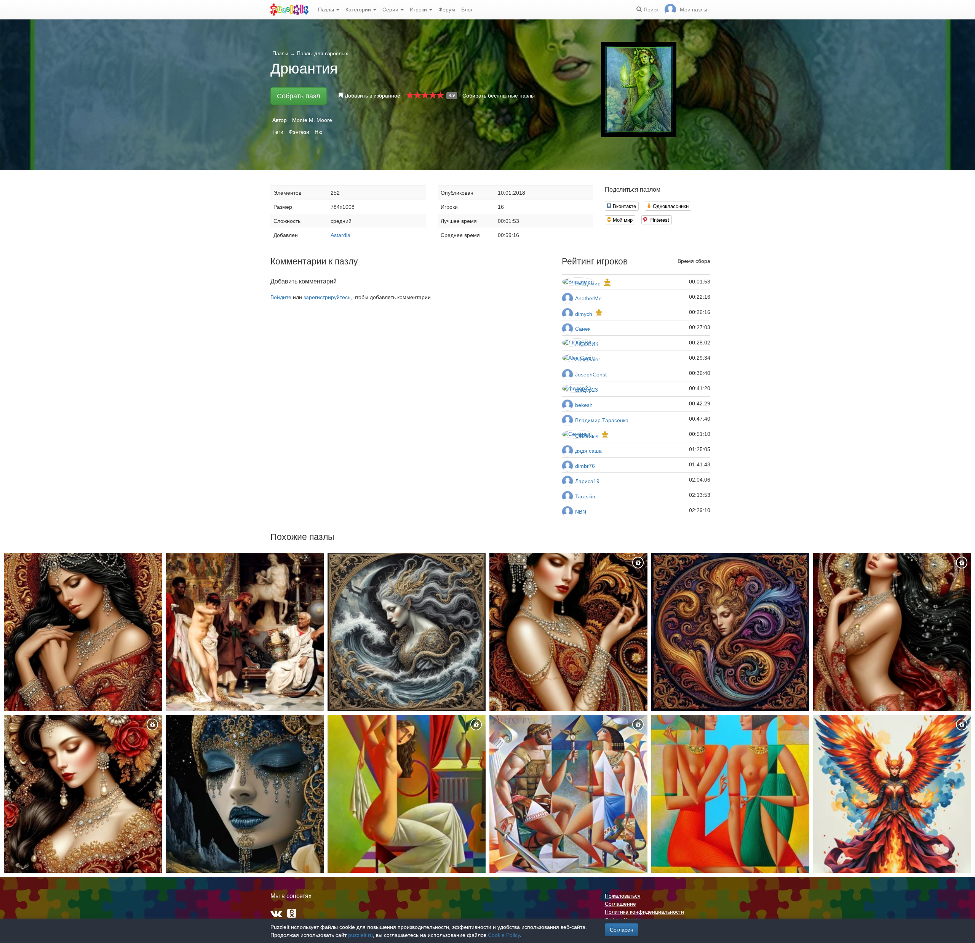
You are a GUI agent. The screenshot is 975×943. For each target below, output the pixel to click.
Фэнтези (299, 132)
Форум (446, 9)
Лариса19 (587, 481)
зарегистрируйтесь (327, 297)
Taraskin (585, 496)
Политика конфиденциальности (644, 912)
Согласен (621, 930)
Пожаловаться (623, 896)
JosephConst (591, 374)
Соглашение (620, 904)
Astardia (340, 235)
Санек (582, 329)
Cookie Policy (504, 935)
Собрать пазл (298, 96)
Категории (358, 9)
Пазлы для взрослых (322, 53)
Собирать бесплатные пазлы (498, 96)
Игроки (419, 9)
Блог (467, 9)
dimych (583, 314)
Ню (319, 132)
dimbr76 (585, 466)
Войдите (280, 297)
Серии (391, 9)
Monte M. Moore (312, 120)
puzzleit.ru (360, 935)
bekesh (584, 405)
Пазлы (327, 9)
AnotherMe (588, 298)
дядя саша (588, 451)
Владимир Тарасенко (601, 420)
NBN (580, 512)
